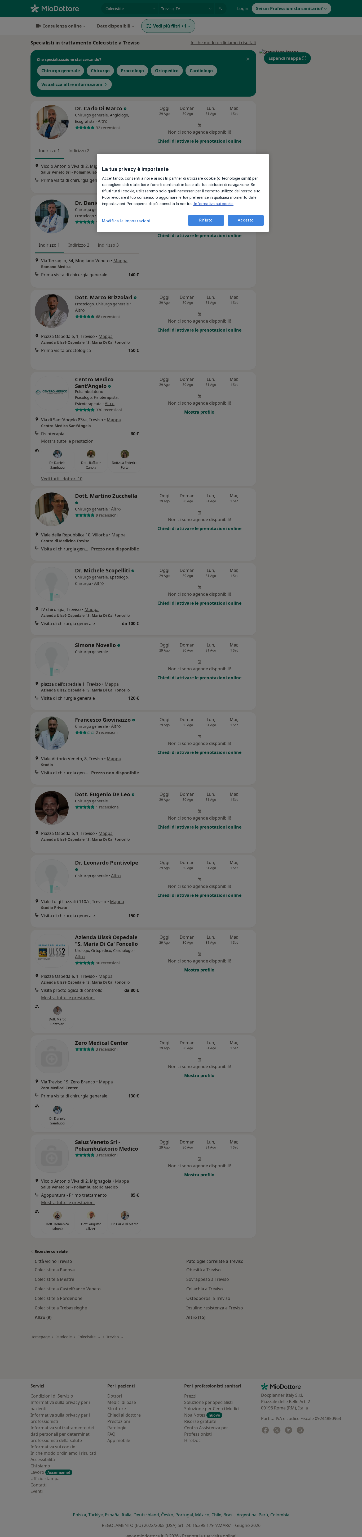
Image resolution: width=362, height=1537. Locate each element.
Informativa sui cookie (213, 203)
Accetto (246, 220)
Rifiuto (206, 220)
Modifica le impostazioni (126, 221)
